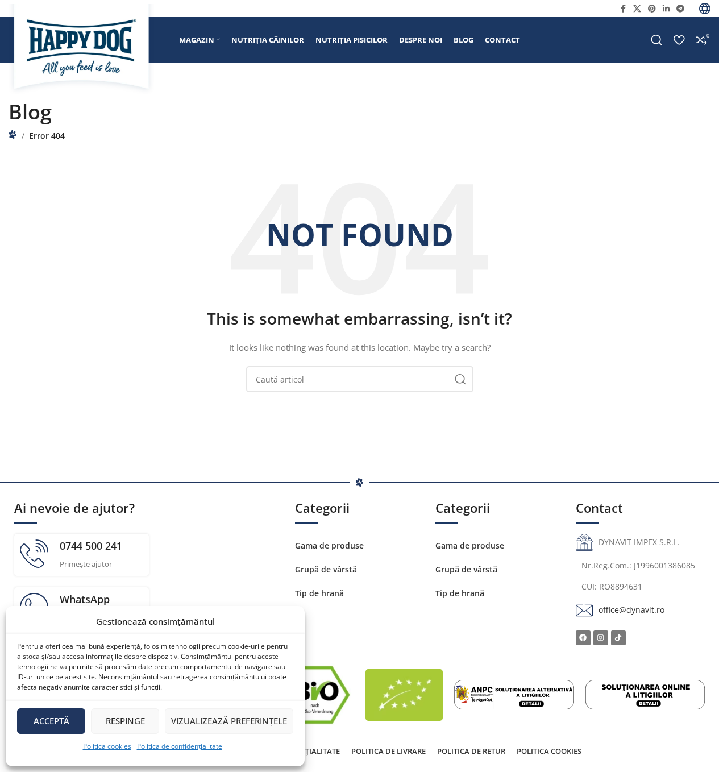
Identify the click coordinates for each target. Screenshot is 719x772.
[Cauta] (656, 39)
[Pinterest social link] (652, 8)
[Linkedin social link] (666, 8)
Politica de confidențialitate (179, 746)
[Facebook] (583, 637)
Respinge (125, 721)
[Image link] (513, 693)
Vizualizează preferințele (229, 721)
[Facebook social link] (623, 8)
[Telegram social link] (680, 8)
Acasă (13, 134)
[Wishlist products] (679, 39)
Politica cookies (107, 746)
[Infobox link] (81, 555)
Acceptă (51, 721)
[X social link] (637, 8)
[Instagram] (600, 637)
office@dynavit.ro (631, 609)
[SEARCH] (460, 379)
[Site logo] (88, 49)
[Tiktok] (618, 637)
